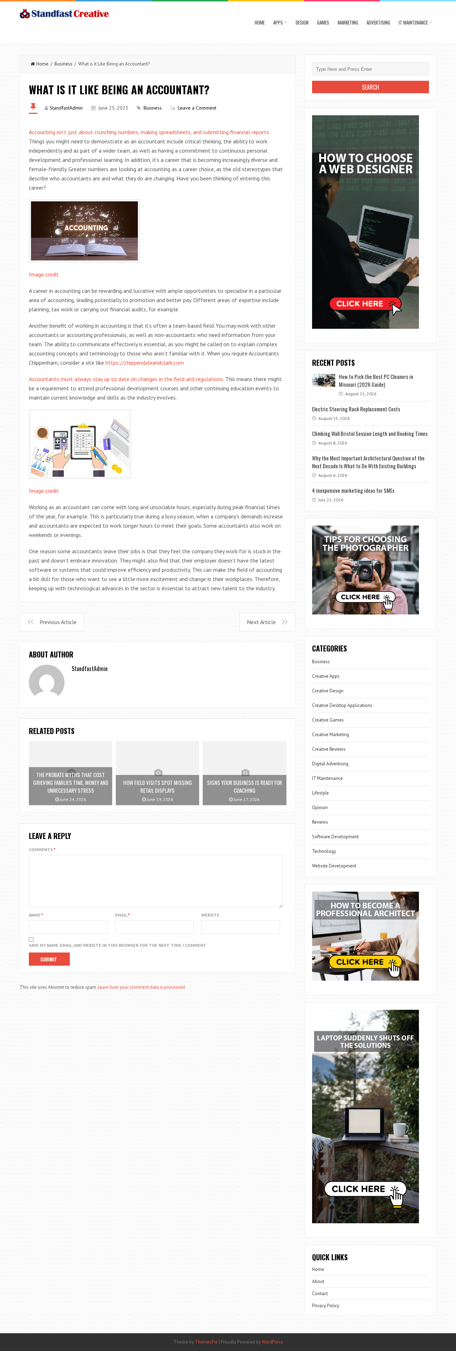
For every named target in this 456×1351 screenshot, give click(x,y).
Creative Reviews (329, 749)
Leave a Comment (197, 108)
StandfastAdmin (66, 108)
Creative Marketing (330, 735)
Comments (42, 849)
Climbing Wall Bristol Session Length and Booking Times (370, 433)
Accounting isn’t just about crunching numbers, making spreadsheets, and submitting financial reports (149, 132)
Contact (320, 1294)
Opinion (320, 807)
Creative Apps (326, 676)
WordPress (272, 1342)
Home (260, 22)
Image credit (44, 274)
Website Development (334, 866)
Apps (278, 22)
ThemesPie (206, 1342)
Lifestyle (320, 793)
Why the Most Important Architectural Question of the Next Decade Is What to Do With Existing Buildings (368, 462)
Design (302, 22)
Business (63, 64)
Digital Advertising (330, 764)
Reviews (320, 822)
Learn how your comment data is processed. (142, 987)
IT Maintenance (413, 22)
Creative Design (327, 691)
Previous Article (58, 622)
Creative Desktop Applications (342, 705)
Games (323, 22)
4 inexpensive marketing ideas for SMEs (353, 490)
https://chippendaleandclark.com (144, 362)
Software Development (335, 837)
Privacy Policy (325, 1306)
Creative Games (328, 720)
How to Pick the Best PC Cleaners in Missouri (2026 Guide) (376, 380)
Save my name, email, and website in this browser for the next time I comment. (118, 945)
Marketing (348, 22)
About (318, 1281)
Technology (324, 851)
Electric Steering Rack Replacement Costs (356, 409)
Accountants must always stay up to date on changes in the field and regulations (126, 378)
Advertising (378, 22)
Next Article (261, 622)
